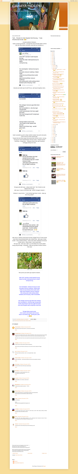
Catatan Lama (44, 453)
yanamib (16, 378)
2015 (53, 137)
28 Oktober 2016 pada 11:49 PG (26, 357)
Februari (54, 134)
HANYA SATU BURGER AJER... (57, 84)
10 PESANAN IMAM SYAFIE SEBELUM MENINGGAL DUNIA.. (58, 122)
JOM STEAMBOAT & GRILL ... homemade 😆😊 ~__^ (57, 77)
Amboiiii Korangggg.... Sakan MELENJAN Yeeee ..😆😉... (57, 99)
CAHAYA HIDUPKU (28, 6)
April (53, 131)
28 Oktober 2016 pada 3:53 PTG (23, 378)
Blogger (44, 466)
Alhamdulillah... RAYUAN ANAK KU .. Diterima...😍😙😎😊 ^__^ (61, 181)
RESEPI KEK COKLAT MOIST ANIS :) (60, 157)
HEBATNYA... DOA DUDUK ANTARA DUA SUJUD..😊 (58, 97)
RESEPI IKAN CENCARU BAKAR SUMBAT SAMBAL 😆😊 (58, 74)
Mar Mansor (17, 370)
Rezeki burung (17, 320)
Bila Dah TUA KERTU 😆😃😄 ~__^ (58, 83)
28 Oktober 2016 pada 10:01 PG (22, 351)
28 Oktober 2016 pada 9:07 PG (26, 333)
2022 (53, 55)
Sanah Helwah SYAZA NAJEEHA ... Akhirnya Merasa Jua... (58, 88)
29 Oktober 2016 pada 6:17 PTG (23, 398)
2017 (53, 62)
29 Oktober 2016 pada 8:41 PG (25, 384)
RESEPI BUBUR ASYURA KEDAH (58, 103)
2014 (53, 139)
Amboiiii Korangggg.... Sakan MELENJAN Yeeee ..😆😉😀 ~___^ (61, 169)
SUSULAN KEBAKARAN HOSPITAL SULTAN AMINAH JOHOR (58, 79)
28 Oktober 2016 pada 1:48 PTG (25, 370)
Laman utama (30, 453)
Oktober (54, 68)
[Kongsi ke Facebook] (34, 319)
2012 (53, 142)
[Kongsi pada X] (33, 319)
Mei (53, 130)
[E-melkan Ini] (31, 319)
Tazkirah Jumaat (28, 320)
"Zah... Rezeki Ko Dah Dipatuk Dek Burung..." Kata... (58, 72)
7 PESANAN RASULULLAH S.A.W (58, 86)
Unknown (15, 461)
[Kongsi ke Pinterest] (35, 319)
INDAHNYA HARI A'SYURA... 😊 (57, 105)
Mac (53, 133)
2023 (53, 54)
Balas (16, 339)
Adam (16, 398)
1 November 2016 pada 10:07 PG (22, 416)
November (54, 66)
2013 (53, 140)
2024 (53, 52)
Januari (54, 136)
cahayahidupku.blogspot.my (19, 462)
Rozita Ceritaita (17, 357)
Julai (53, 127)
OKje (16, 416)
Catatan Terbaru (15, 453)
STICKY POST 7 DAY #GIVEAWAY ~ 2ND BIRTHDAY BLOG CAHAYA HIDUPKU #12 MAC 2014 (60, 164)
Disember (54, 65)
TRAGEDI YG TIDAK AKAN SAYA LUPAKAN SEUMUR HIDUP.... (60, 175)
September (54, 124)
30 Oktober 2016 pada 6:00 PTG (24, 409)
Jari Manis (17, 409)
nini (15, 351)
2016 (53, 64)
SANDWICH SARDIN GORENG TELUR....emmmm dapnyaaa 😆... (58, 113)
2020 (53, 58)
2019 (53, 59)
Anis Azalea (17, 364)
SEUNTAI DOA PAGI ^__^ (56, 111)
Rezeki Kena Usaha (22, 320)
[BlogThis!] (32, 319)
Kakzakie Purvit (18, 333)
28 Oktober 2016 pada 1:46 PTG (25, 364)
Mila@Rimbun (17, 384)
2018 (53, 61)
